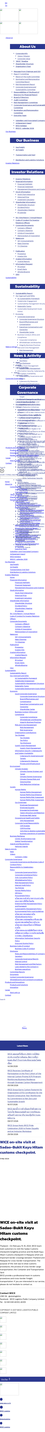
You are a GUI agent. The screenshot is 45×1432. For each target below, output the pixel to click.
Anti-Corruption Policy (26, 420)
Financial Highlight (25, 184)
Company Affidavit (25, 228)
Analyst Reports (24, 261)
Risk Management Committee (26, 102)
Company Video (22, 375)
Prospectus (22, 253)
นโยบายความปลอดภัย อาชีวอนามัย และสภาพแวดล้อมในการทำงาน (31, 463)
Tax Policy (23, 360)
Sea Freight (20, 147)
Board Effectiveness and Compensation (28, 323)
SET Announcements (26, 241)
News (18, 362)
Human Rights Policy (26, 433)
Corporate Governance (26, 316)
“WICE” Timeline (22, 61)
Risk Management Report (25, 84)
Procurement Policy (25, 438)
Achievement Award (23, 123)
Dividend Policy (24, 207)
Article (18, 365)
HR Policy (21, 436)
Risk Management (26, 350)
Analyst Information (24, 259)
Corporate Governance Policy (29, 409)
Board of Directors (21, 97)
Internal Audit (23, 428)
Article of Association (26, 233)
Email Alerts (22, 269)
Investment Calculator (26, 199)
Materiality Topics (24, 306)
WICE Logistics (5, 1411)
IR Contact (21, 266)
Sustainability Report (24, 293)
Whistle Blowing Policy (26, 459)
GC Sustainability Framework (29, 298)
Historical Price (23, 197)
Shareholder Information (26, 202)
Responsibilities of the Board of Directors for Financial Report (26, 93)
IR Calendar (22, 212)
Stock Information (23, 192)
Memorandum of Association (29, 235)
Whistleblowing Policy (26, 423)
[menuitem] (6, 3)
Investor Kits (22, 256)
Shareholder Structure (25, 64)
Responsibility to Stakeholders (28, 404)
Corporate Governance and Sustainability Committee (26, 88)
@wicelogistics (5, 1419)
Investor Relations (23, 179)
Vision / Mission (24, 56)
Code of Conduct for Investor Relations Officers (27, 221)
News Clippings (23, 243)
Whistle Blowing (24, 272)
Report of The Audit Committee (28, 76)
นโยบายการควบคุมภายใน (28, 457)
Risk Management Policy (27, 425)
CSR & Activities (22, 367)
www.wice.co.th (5, 1403)
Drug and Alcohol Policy (27, 483)
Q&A (17, 274)
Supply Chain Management (29, 368)
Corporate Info (22, 53)
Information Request (24, 264)
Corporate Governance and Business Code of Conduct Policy (30, 400)
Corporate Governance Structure (31, 319)
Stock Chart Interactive (26, 194)
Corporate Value (24, 58)
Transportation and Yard (25, 155)
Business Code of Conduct (27, 496)
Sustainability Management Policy (31, 451)
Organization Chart (23, 66)
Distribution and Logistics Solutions (30, 160)
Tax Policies (22, 430)
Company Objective (25, 230)
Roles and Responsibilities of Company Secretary (29, 507)
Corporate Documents (25, 225)
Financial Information (24, 181)
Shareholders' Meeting (26, 210)
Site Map (4, 1379)
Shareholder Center (26, 332)
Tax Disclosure (24, 363)
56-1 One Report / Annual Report (29, 217)
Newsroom (20, 238)
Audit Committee (21, 100)
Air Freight (20, 150)
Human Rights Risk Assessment (31, 490)
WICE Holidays (21, 125)
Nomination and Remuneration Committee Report (28, 80)
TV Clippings (22, 246)
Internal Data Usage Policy (28, 467)
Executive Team (20, 115)
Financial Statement (25, 186)
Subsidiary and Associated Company (30, 120)
